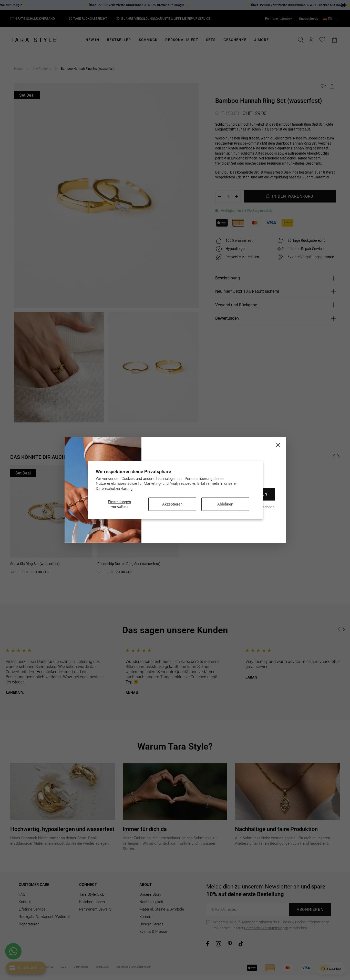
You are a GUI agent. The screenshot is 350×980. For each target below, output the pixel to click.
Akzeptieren (172, 504)
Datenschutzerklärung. (114, 488)
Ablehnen (225, 504)
